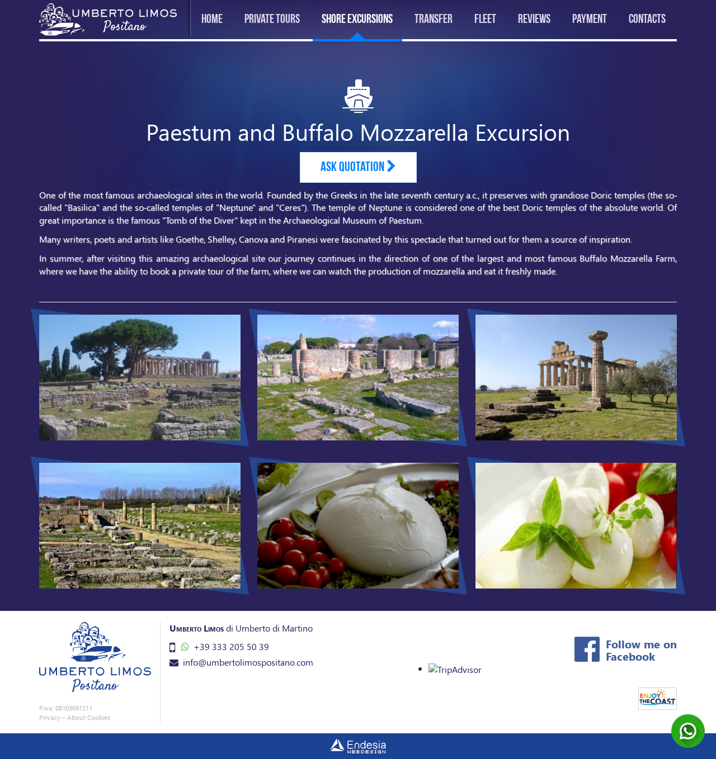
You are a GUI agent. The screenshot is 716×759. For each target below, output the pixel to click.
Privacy (49, 717)
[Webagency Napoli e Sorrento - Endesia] (358, 746)
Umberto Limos (196, 628)
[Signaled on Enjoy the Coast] (657, 698)
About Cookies (88, 717)
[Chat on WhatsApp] (688, 731)
